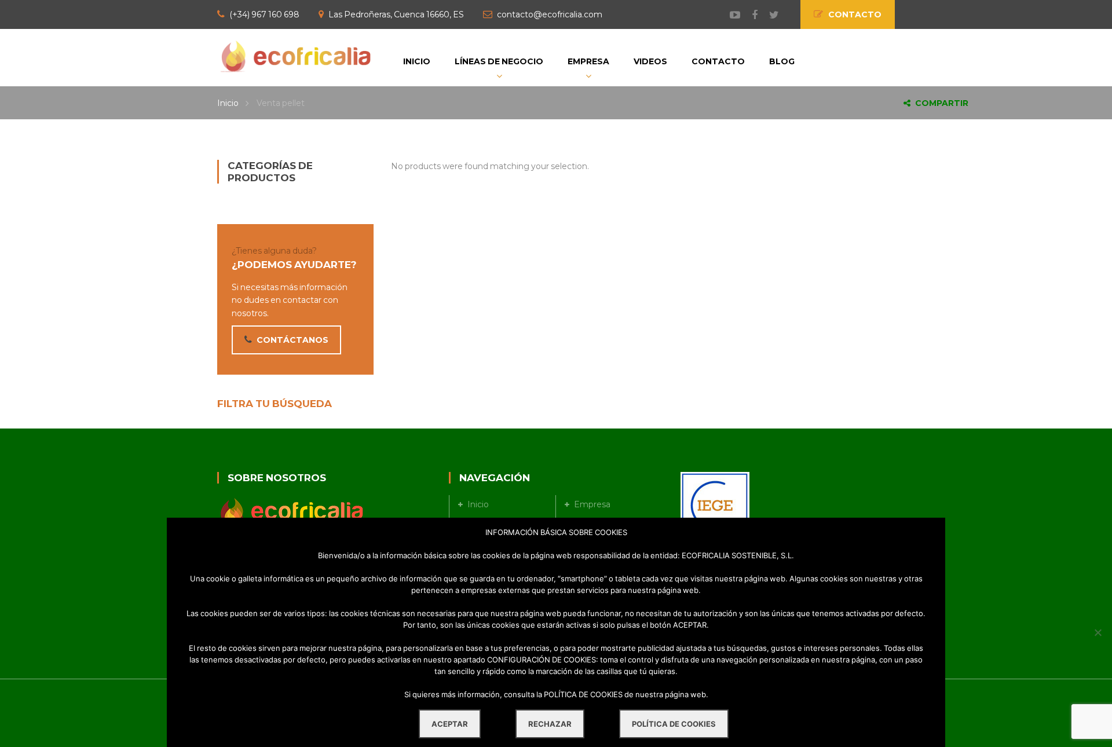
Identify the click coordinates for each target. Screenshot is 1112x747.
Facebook (749, 15)
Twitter (768, 15)
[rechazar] (1097, 632)
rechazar (550, 723)
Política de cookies (674, 723)
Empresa (592, 504)
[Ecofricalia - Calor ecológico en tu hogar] (295, 55)
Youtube (729, 15)
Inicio (228, 103)
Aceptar (449, 723)
